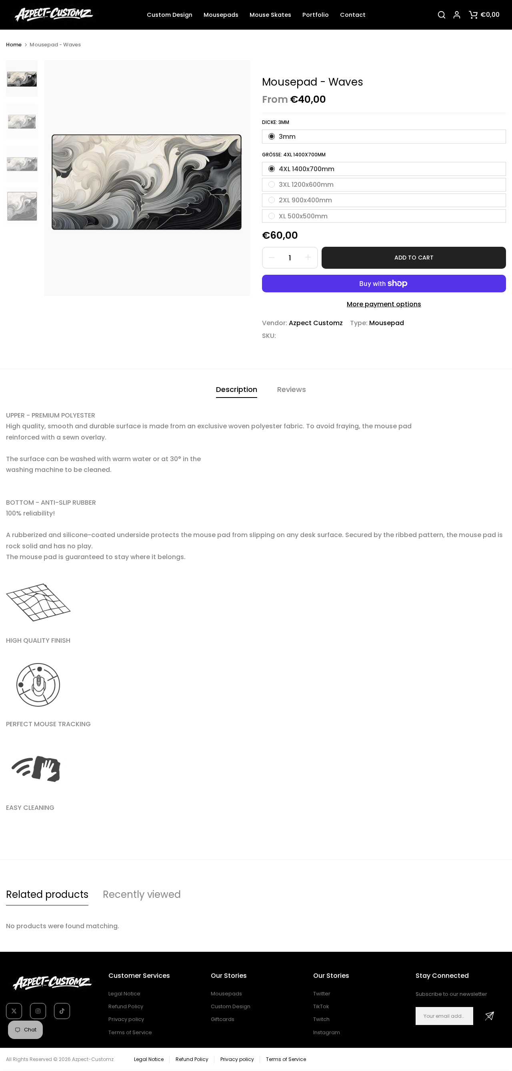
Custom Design (169, 15)
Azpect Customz (316, 323)
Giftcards (222, 1019)
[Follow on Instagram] (38, 1011)
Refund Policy (125, 1006)
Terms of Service (130, 1032)
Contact (353, 15)
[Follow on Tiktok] (62, 1011)
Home (14, 44)
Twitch (321, 1019)
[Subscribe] (489, 1016)
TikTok (321, 1006)
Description (236, 389)
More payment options (384, 304)
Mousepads (221, 15)
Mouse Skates (270, 15)
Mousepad (386, 323)
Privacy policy (126, 1019)
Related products (47, 894)
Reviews (291, 389)
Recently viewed (142, 894)
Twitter (321, 993)
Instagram (326, 1032)
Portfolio (315, 15)
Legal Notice (124, 993)
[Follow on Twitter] (14, 1011)
